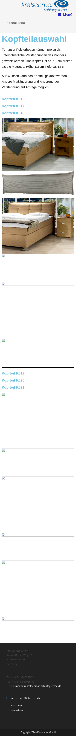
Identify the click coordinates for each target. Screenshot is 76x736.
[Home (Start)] (5, 22)
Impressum (16, 705)
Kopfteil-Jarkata (17, 22)
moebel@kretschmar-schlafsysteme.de (38, 686)
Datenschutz (16, 710)
